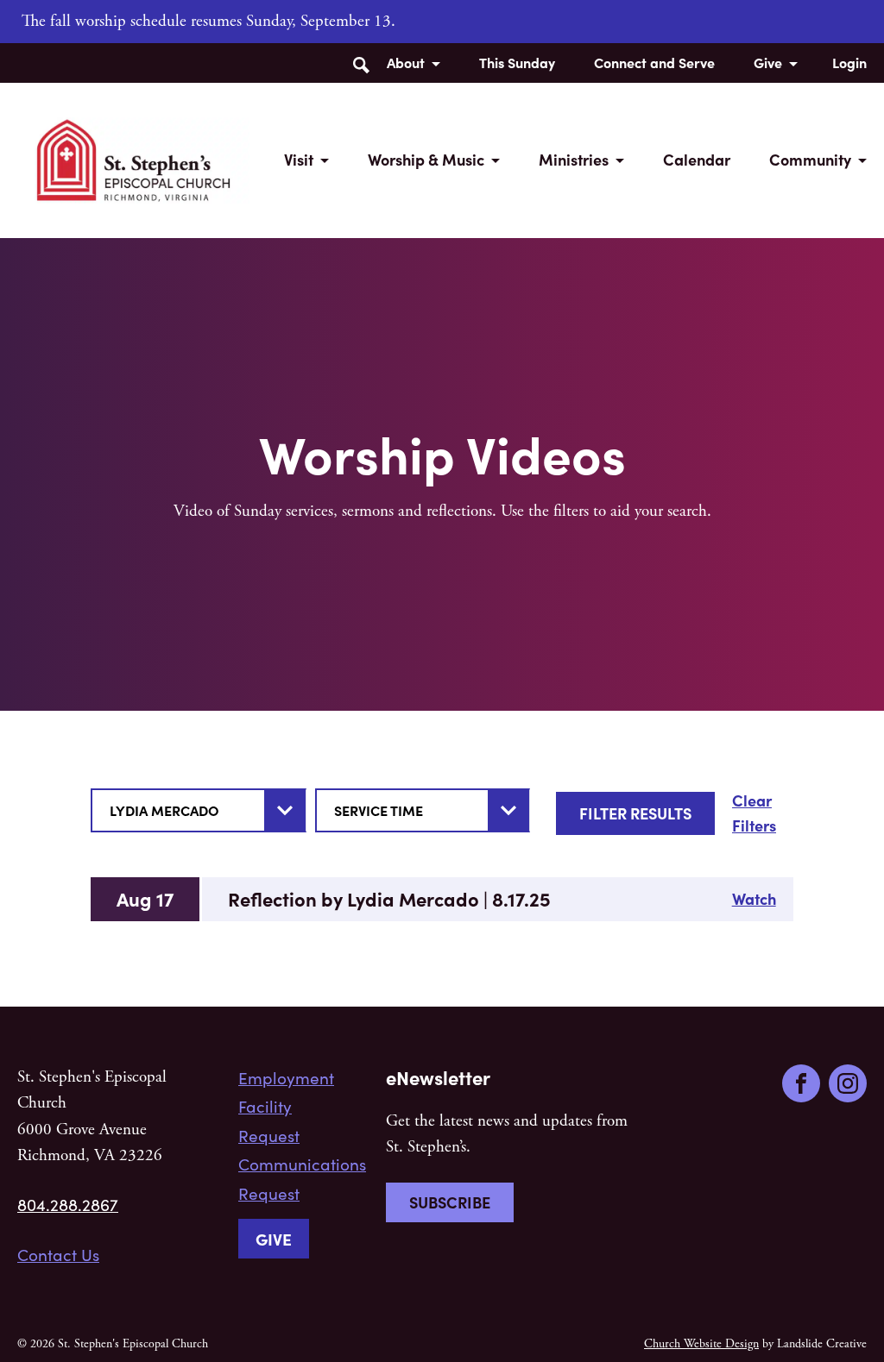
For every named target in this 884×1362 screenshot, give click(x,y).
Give (768, 62)
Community (810, 159)
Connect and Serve (654, 62)
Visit (298, 159)
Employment (286, 1077)
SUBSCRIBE (449, 1202)
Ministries (574, 159)
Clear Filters (754, 812)
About (406, 62)
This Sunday (517, 62)
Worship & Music (426, 159)
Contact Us (58, 1254)
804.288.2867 (67, 1204)
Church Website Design (701, 1344)
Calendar (696, 159)
